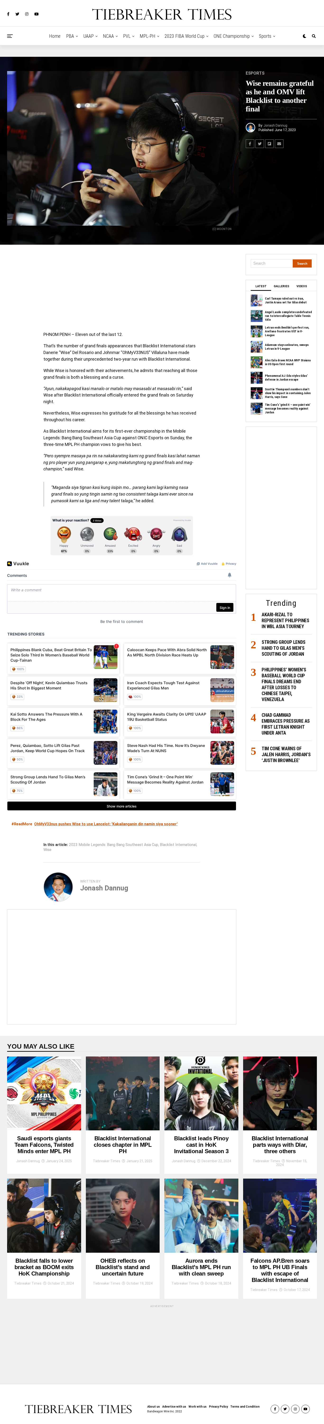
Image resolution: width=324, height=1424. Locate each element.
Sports (265, 36)
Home (54, 36)
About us (153, 1406)
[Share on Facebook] (250, 143)
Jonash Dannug (275, 125)
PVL (126, 36)
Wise (47, 850)
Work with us (198, 1406)
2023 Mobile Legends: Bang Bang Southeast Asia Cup (113, 845)
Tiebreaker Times (106, 1161)
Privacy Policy (218, 1406)
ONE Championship (232, 36)
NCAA (108, 36)
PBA (70, 36)
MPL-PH (147, 36)
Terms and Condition (244, 1406)
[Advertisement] (121, 289)
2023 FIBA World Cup (184, 36)
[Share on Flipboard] (269, 143)
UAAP (88, 36)
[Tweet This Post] (259, 143)
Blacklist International (178, 845)
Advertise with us (174, 1406)
